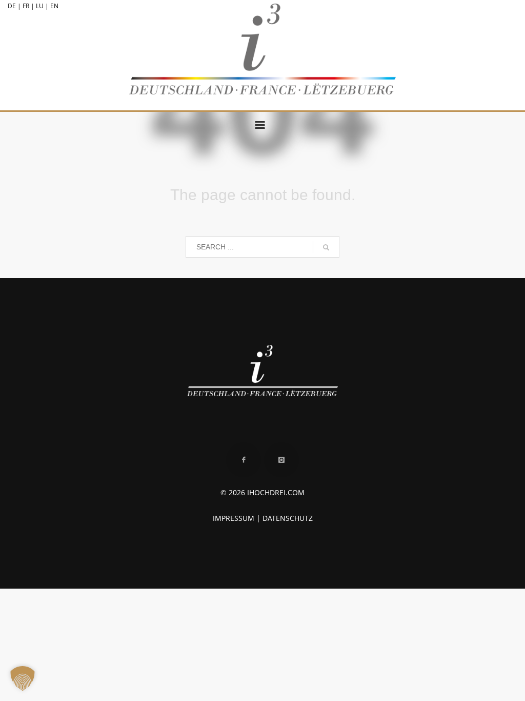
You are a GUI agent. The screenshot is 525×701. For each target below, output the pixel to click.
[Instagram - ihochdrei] (281, 459)
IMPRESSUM (233, 518)
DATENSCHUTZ (287, 518)
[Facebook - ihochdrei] (243, 459)
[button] (22, 678)
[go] (326, 247)
